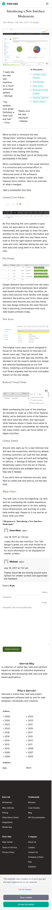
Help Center (7, 842)
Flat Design (38, 81)
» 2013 (29, 740)
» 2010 (6, 748)
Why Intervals (8, 808)
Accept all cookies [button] (26, 904)
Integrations (7, 822)
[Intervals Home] (10, 4)
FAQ (30, 862)
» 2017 (29, 732)
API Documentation (36, 817)
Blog (30, 812)
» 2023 (29, 720)
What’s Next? (39, 101)
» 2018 (6, 732)
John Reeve (8, 22)
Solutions (32, 866)
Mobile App (7, 827)
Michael (14, 561)
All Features (7, 802)
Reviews (31, 802)
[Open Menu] (47, 3)
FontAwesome (23, 364)
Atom (28, 767)
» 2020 (6, 728)
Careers (31, 847)
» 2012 (6, 744)
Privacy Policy (8, 852)
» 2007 (29, 752)
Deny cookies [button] (26, 897)
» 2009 (29, 748)
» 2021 (29, 724)
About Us (32, 842)
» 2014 (6, 740)
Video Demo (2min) (10, 817)
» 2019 (29, 728)
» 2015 (29, 736)
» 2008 (6, 752)
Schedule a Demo (35, 857)
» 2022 (6, 724)
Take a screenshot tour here (17, 190)
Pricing (5, 812)
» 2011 (29, 744)
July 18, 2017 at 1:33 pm (16, 537)
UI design (34, 22)
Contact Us (33, 852)
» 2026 (6, 716)
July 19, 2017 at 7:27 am (16, 568)
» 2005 (29, 756)
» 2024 (6, 720)
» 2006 (6, 756)
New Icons (38, 85)
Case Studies (34, 808)
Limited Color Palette (39, 76)
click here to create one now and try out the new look (25, 480)
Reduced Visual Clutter (40, 91)
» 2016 (6, 736)
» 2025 (29, 716)
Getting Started (40, 97)
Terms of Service (9, 847)
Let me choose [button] (25, 889)
